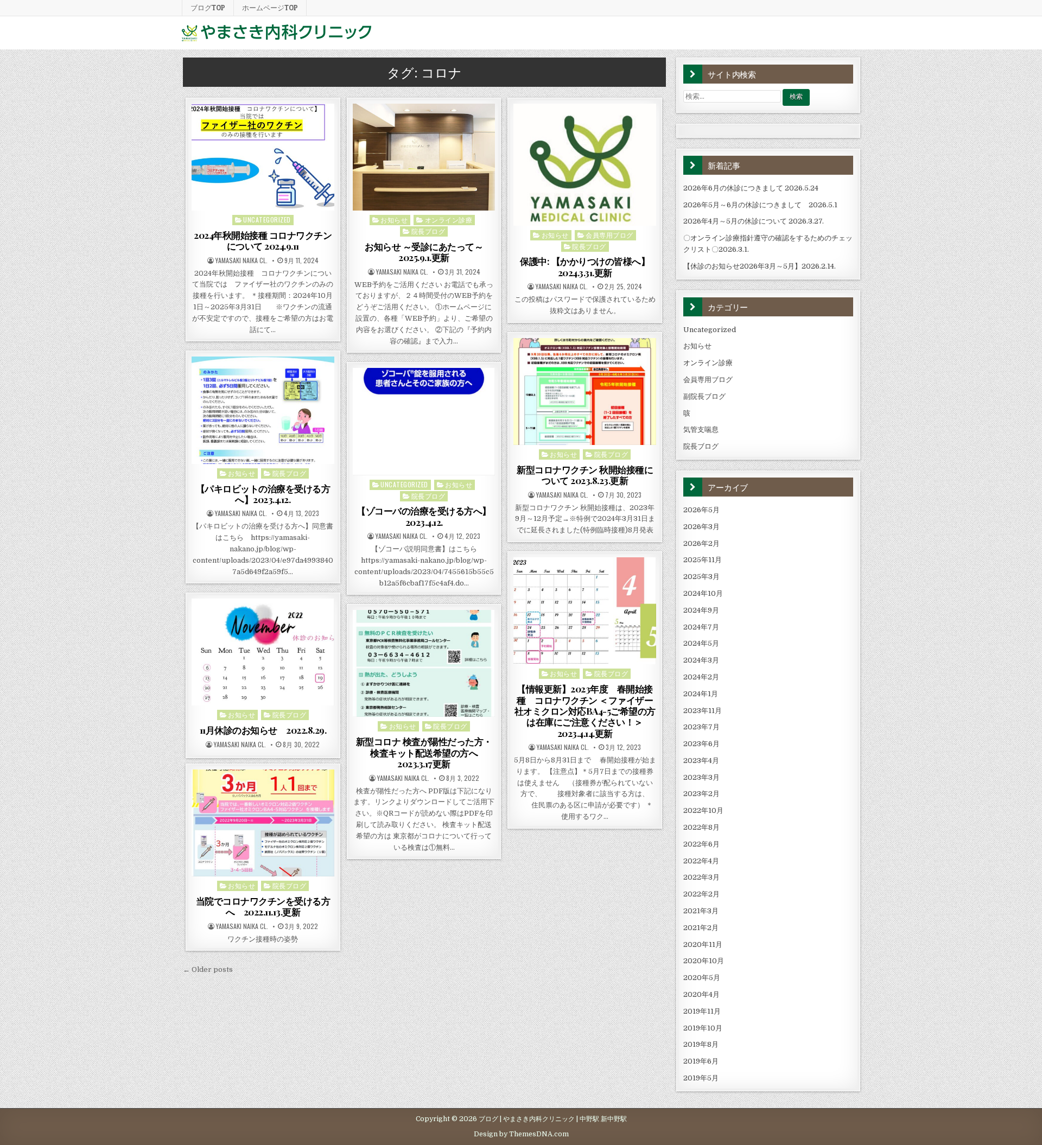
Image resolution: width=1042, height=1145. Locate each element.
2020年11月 (702, 944)
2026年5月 (701, 510)
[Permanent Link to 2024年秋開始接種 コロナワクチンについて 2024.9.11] (263, 157)
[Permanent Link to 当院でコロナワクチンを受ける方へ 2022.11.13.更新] (263, 822)
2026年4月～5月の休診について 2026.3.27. (753, 221)
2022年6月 (701, 844)
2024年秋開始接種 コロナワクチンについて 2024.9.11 (263, 240)
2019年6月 (701, 1061)
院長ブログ (428, 231)
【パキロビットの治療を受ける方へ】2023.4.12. (263, 493)
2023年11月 (702, 711)
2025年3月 (701, 576)
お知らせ (394, 219)
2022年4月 (701, 861)
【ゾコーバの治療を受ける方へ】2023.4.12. (424, 516)
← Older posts (208, 969)
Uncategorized (267, 219)
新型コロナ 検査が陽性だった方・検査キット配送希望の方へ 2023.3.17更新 (424, 752)
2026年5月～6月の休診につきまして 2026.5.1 (760, 205)
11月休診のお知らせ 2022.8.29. (263, 730)
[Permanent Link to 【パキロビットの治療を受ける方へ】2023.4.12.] (263, 410)
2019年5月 (701, 1078)
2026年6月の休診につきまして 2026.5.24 (750, 188)
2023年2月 (701, 794)
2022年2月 (701, 894)
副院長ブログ (704, 396)
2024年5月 (701, 643)
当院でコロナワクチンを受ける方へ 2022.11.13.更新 (263, 906)
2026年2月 (701, 543)
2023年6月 (701, 744)
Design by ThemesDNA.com (521, 1134)
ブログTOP (207, 7)
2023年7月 (701, 727)
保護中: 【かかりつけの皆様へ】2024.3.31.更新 (585, 266)
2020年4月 (701, 994)
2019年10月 (702, 1028)
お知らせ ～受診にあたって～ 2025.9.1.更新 (424, 251)
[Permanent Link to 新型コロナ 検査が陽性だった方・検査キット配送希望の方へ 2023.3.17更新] (424, 663)
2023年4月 (701, 760)
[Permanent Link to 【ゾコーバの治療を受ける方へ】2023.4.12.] (424, 421)
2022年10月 (703, 810)
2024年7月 (701, 627)
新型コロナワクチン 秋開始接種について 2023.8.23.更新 (585, 474)
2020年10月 (703, 961)
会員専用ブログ (609, 234)
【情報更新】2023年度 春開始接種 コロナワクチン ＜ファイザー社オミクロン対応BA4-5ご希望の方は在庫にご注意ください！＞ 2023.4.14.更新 (585, 711)
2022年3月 (701, 877)
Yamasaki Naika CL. (241, 260)
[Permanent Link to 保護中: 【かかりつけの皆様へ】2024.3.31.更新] (584, 165)
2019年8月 (701, 1044)
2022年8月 (701, 827)
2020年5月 (701, 978)
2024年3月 (701, 660)
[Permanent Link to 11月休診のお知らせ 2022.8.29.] (263, 652)
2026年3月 (701, 527)
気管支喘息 (701, 429)
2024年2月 (701, 677)
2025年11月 (702, 560)
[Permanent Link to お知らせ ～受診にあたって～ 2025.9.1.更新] (424, 157)
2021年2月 (701, 928)
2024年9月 (701, 610)
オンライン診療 (449, 219)
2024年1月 (700, 694)
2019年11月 (702, 1011)
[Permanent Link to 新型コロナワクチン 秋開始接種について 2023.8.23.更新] (584, 391)
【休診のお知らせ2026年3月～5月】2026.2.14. (759, 266)
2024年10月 (703, 593)
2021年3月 (701, 911)
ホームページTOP (270, 7)
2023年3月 (701, 777)
